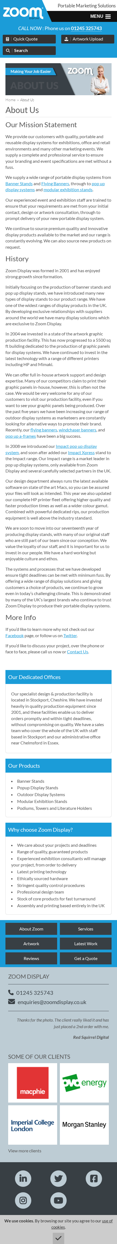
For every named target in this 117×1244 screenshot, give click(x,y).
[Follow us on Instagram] (23, 1200)
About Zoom (31, 928)
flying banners (43, 429)
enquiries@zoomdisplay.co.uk (52, 1002)
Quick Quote (25, 38)
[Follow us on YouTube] (58, 1200)
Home (10, 99)
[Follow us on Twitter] (58, 1178)
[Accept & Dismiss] (58, 1238)
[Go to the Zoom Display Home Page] (23, 14)
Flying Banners (55, 183)
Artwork (31, 943)
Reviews (31, 958)
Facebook (14, 635)
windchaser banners (77, 429)
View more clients (24, 1150)
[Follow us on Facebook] (94, 1178)
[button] (100, 16)
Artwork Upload (88, 38)
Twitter (70, 635)
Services (85, 928)
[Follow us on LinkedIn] (23, 1178)
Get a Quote (85, 958)
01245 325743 (86, 28)
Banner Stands (19, 183)
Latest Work (85, 943)
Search (21, 50)
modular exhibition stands (68, 189)
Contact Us (77, 651)
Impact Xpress (81, 452)
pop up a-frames (20, 436)
